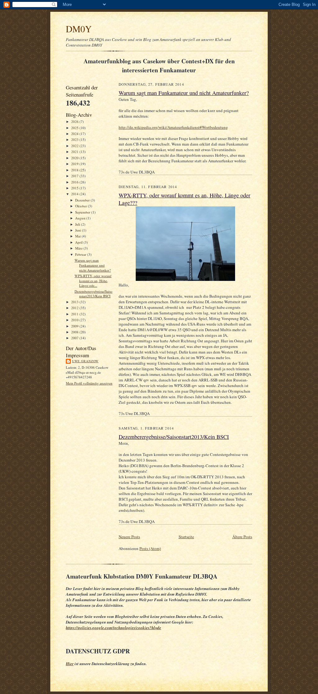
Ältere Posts (242, 536)
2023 (75, 139)
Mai (78, 236)
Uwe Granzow (85, 361)
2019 (75, 163)
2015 (75, 188)
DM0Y (79, 29)
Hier (70, 663)
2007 (75, 338)
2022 (75, 145)
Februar (81, 254)
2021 (75, 151)
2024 (75, 133)
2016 (75, 182)
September (83, 212)
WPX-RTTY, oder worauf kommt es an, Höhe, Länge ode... (93, 280)
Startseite (186, 536)
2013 (75, 302)
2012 (75, 307)
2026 (75, 121)
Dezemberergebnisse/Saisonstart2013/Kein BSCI (93, 294)
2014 (75, 194)
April (79, 242)
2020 (75, 157)
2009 (75, 326)
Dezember (83, 200)
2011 (75, 314)
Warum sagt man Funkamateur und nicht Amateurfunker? (93, 265)
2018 (75, 170)
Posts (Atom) (150, 548)
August (80, 218)
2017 (75, 176)
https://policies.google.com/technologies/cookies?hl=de (113, 627)
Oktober (81, 206)
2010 (75, 320)
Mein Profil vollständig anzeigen (89, 383)
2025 (75, 127)
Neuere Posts (129, 536)
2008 (75, 332)
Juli (78, 224)
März (79, 248)
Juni (78, 230)
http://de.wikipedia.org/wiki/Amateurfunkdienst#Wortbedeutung (173, 127)
